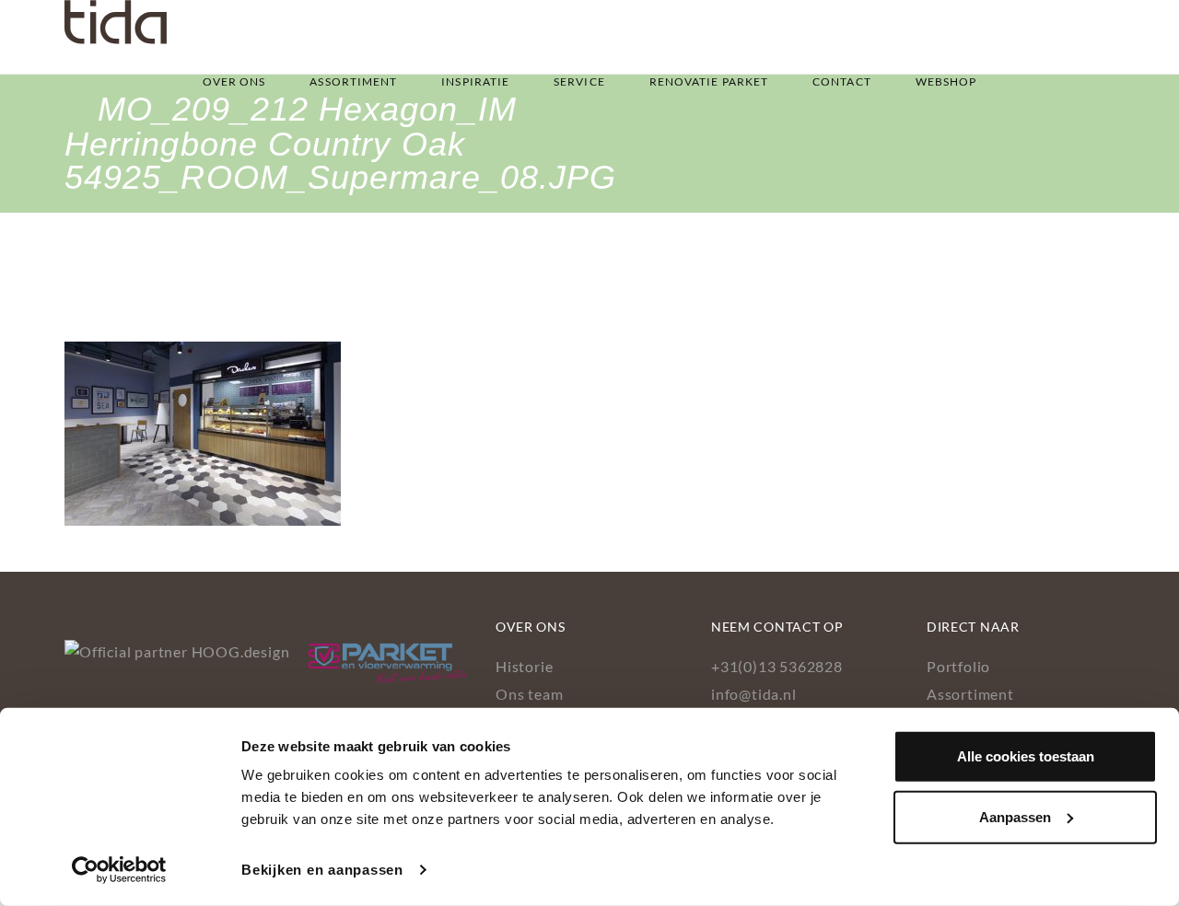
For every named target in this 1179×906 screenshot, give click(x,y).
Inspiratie (475, 81)
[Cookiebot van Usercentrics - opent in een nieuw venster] (119, 870)
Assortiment (353, 81)
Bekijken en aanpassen (322, 869)
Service (579, 81)
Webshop (946, 81)
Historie (524, 666)
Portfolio (958, 666)
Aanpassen (1015, 816)
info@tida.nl (754, 694)
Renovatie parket (709, 81)
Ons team (529, 694)
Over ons (234, 81)
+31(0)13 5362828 (777, 666)
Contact (841, 81)
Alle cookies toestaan (1025, 756)
